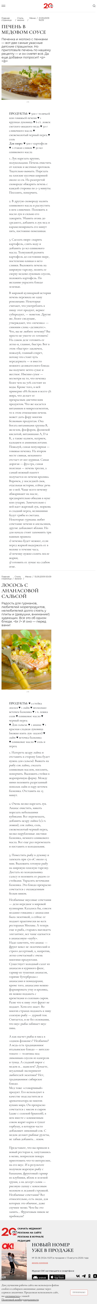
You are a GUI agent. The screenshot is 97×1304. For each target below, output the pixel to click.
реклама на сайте (29, 1233)
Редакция (24, 1241)
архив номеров (40, 1263)
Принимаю (79, 1292)
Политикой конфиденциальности (20, 1299)
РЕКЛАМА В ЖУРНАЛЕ (31, 1237)
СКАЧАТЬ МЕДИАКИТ (30, 1228)
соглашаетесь (12, 1296)
